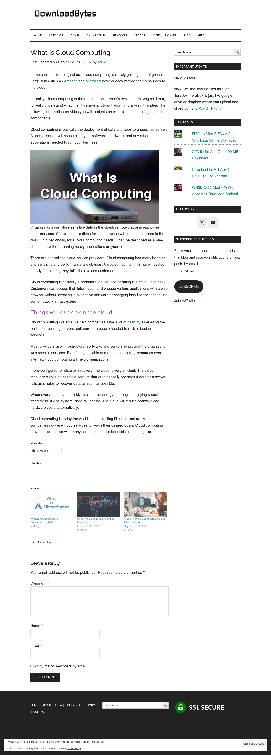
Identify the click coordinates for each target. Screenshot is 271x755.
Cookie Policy (74, 748)
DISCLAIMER (73, 705)
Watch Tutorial (210, 108)
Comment (39, 583)
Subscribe (189, 286)
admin (103, 62)
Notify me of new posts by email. (60, 666)
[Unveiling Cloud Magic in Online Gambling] (98, 504)
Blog (48, 542)
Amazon (70, 80)
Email (36, 645)
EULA (58, 705)
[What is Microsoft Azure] (52, 504)
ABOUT (47, 705)
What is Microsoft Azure (44, 518)
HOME (34, 705)
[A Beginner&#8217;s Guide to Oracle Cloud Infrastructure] (145, 504)
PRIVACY (90, 705)
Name (36, 625)
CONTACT (39, 711)
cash (131, 322)
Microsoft (93, 80)
